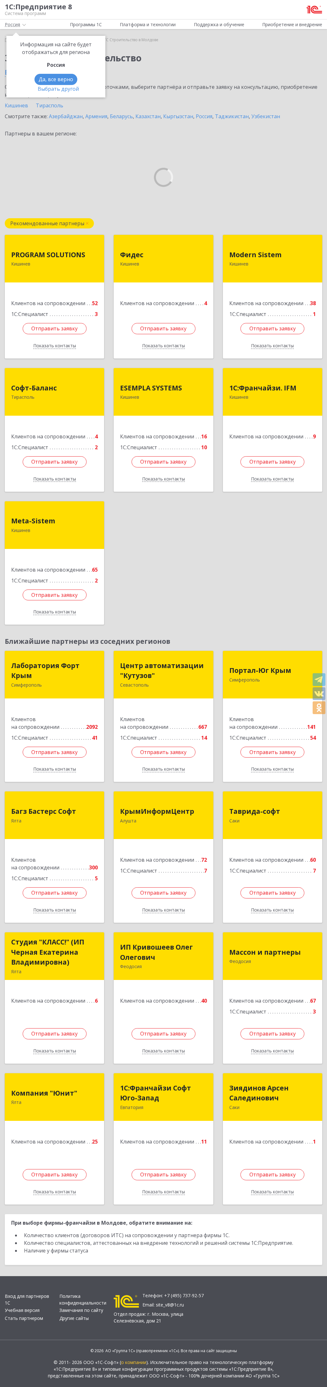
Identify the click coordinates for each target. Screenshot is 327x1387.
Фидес (131, 254)
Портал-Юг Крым (260, 670)
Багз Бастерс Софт (43, 811)
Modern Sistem (255, 254)
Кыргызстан (178, 116)
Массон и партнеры (265, 952)
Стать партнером (24, 1318)
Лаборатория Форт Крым (45, 670)
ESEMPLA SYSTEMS (151, 387)
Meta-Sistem (33, 520)
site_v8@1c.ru (170, 1305)
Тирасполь (49, 105)
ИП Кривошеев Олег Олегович (156, 952)
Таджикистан (232, 116)
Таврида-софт (254, 811)
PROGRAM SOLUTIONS (48, 254)
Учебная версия (22, 1310)
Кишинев (16, 105)
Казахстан (148, 116)
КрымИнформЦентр (157, 811)
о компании (133, 1362)
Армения (96, 116)
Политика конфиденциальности (82, 1299)
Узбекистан (265, 116)
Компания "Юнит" (44, 1093)
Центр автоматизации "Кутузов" (162, 670)
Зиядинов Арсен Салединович (259, 1093)
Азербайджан (66, 116)
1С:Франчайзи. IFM (262, 387)
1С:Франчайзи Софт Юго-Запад (155, 1093)
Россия (204, 116)
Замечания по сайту (81, 1310)
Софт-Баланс (34, 387)
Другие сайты (74, 1318)
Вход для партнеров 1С (27, 1299)
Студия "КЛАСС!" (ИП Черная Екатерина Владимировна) (47, 952)
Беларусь (121, 116)
